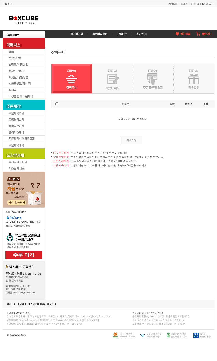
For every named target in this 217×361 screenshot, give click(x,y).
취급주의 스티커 (24, 162)
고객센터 (122, 34)
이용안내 (51, 304)
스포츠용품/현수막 (24, 83)
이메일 (97, 316)
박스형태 (34, 187)
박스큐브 (24, 18)
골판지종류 (14, 199)
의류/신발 (24, 58)
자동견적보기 (24, 119)
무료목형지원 (24, 126)
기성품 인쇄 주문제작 (24, 96)
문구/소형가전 (24, 71)
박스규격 (14, 187)
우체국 (24, 90)
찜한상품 (182, 34)
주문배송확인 (99, 34)
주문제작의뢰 (24, 113)
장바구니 (203, 34)
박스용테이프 (24, 168)
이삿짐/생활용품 (24, 77)
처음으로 (173, 4)
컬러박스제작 (24, 132)
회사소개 (141, 34)
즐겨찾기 (9, 4)
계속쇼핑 (131, 140)
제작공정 (34, 199)
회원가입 (194, 4)
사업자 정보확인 (90, 320)
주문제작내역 (24, 145)
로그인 (184, 4)
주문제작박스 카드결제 (24, 139)
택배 (24, 52)
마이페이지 (76, 34)
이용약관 (22, 304)
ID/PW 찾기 (207, 4)
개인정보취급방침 (36, 304)
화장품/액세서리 (24, 64)
